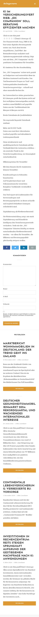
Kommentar (7, 264)
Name (5, 289)
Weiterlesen (20, 388)
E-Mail (5, 296)
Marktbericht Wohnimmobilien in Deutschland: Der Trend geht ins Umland (18, 350)
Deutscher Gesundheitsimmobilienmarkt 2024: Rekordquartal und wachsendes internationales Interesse (19, 410)
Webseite (6, 304)
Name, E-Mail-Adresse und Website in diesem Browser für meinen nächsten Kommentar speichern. (19, 315)
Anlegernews (10, 4)
